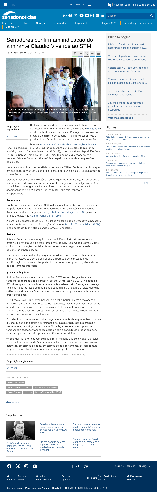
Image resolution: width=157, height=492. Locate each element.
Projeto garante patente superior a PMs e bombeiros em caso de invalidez (52, 446)
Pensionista (91, 477)
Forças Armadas (14, 392)
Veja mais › (146, 183)
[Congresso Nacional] (78, 466)
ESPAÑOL (131, 466)
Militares (28, 392)
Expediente (81, 23)
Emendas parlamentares (138, 23)
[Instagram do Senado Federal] (26, 466)
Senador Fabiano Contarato (19, 387)
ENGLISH (119, 466)
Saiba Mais (60, 23)
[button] (109, 4)
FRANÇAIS (144, 466)
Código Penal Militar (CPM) (46, 215)
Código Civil (13, 26)
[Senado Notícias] (19, 16)
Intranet (11, 479)
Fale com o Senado (144, 4)
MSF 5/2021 (11, 136)
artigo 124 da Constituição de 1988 (64, 212)
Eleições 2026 (109, 23)
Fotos (24, 23)
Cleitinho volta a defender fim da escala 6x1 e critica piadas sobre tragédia (87, 427)
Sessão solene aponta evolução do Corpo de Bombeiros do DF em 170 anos (53, 428)
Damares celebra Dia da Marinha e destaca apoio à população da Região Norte (86, 443)
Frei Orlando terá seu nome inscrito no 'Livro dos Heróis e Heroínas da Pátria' (20, 447)
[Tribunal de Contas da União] (86, 466)
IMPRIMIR (14, 402)
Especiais (7, 23)
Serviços (41, 23)
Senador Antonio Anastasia (45, 387)
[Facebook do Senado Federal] (10, 466)
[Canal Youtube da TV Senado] (33, 466)
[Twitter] (18, 466)
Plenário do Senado (16, 383)
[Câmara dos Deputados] (71, 466)
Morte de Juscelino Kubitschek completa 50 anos (127, 156)
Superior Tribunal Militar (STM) (48, 392)
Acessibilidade (122, 4)
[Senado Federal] (78, 4)
